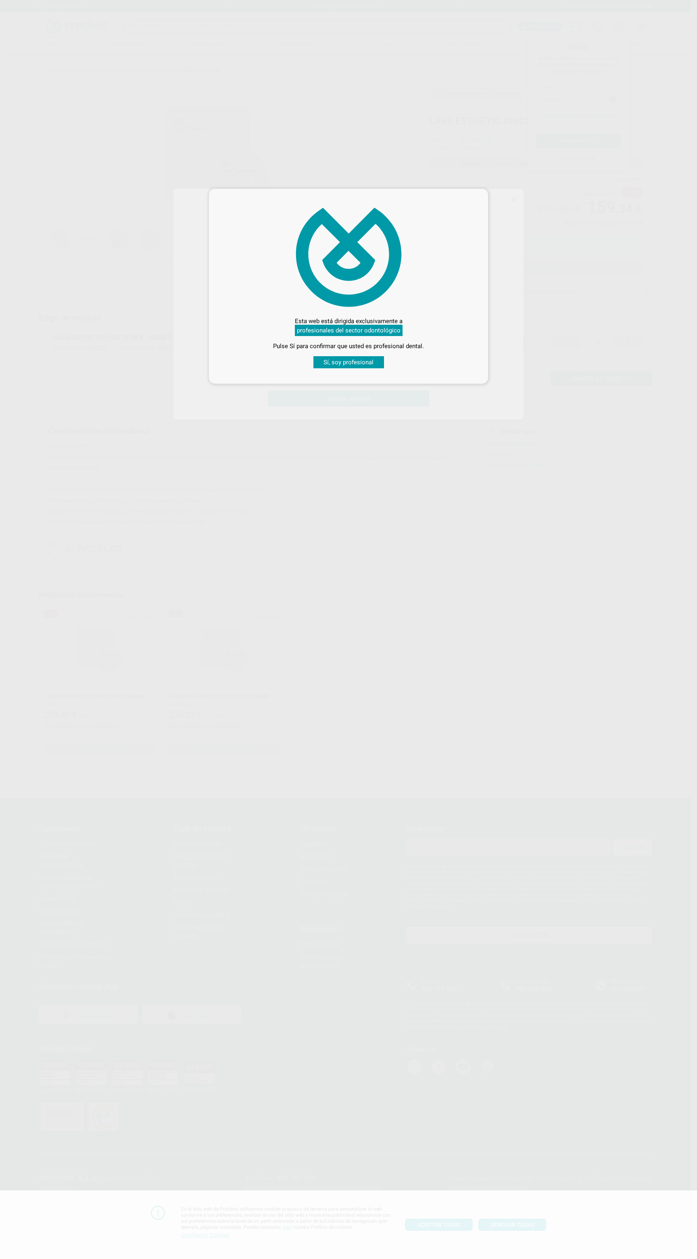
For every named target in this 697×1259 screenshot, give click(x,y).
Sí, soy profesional (348, 362)
